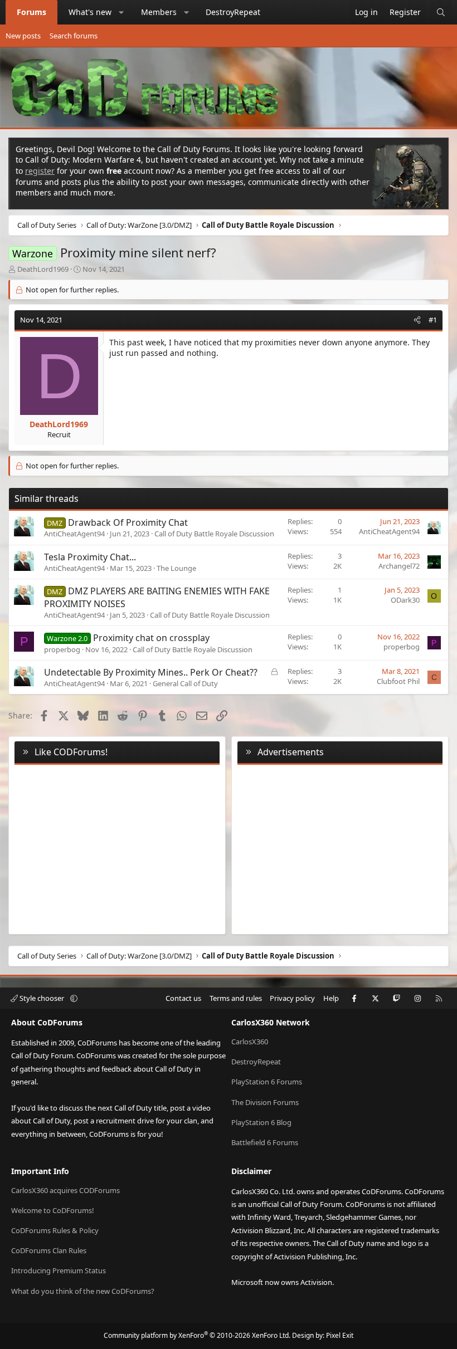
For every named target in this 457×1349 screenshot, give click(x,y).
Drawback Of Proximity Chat (128, 522)
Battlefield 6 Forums (264, 1142)
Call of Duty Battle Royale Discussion (214, 534)
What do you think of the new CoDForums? (82, 1291)
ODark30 (405, 600)
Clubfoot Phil (398, 681)
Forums (31, 12)
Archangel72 (399, 566)
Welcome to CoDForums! (52, 1210)
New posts (23, 36)
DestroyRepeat (233, 12)
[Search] (440, 12)
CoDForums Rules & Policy (55, 1230)
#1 (433, 320)
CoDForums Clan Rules (48, 1250)
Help (331, 998)
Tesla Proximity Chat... (90, 557)
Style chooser (42, 998)
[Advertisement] (340, 847)
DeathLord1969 (43, 269)
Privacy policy (292, 998)
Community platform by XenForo (197, 1335)
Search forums (74, 36)
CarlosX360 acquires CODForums (65, 1190)
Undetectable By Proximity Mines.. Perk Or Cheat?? (150, 672)
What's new (90, 12)
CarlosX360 (249, 1042)
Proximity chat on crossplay (151, 638)
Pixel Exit (339, 1335)
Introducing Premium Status (58, 1270)
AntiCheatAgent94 (74, 534)
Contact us (183, 998)
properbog (62, 649)
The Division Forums (265, 1102)
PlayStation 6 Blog (261, 1122)
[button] (121, 12)
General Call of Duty (185, 683)
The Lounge (176, 568)
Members (159, 12)
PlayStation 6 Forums (266, 1082)
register (40, 170)
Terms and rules (236, 998)
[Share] (417, 319)
